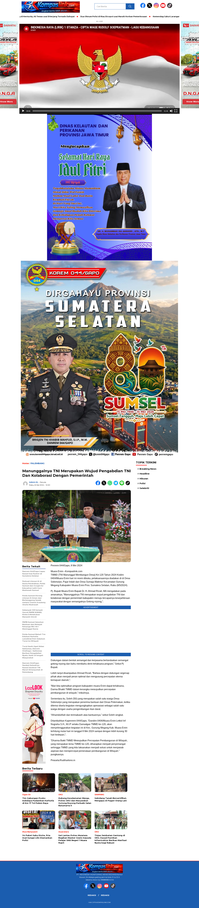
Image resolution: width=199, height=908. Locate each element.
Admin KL (33, 482)
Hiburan (144, 478)
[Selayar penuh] (175, 110)
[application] (99, 69)
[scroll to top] (190, 903)
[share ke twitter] (105, 485)
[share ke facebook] (99, 485)
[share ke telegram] (116, 485)
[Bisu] (171, 110)
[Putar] (23, 110)
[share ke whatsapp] (110, 485)
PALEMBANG (37, 463)
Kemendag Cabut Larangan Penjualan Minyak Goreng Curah (150, 16)
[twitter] (150, 7)
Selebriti (144, 488)
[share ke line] (122, 485)
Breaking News (148, 469)
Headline (144, 473)
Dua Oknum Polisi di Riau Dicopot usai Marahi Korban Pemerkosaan (81, 16)
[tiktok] (169, 7)
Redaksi (92, 895)
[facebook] (143, 7)
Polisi (142, 483)
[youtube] (163, 7)
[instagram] (157, 7)
